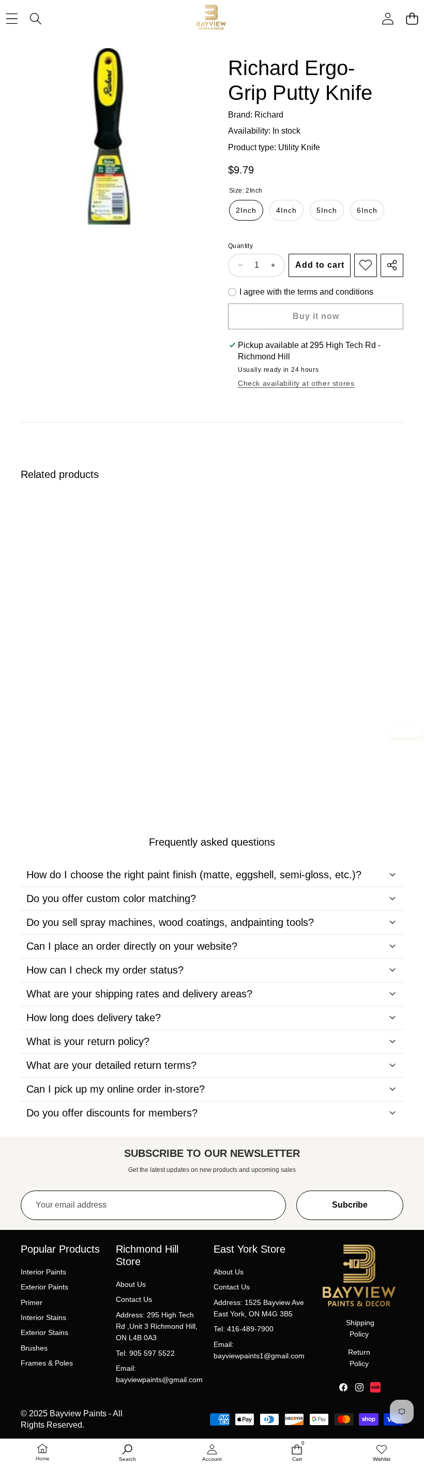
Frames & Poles (47, 1363)
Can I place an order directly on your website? (131, 946)
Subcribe (350, 1204)
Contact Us (134, 1299)
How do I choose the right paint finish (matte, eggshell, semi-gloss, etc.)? (193, 874)
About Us (131, 1284)
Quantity (240, 246)
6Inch (367, 210)
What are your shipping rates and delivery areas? (139, 993)
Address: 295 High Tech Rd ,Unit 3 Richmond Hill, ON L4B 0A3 (157, 1326)
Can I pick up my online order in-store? (115, 1089)
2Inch (246, 210)
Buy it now (316, 316)
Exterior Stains (44, 1332)
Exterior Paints (44, 1287)
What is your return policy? (87, 1041)
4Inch (286, 210)
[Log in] (387, 19)
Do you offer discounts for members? (112, 1113)
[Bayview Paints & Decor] (211, 19)
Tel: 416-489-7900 (244, 1329)
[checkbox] (300, 292)
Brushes (34, 1348)
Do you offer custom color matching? (111, 898)
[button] (411, 19)
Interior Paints (43, 1272)
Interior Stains (43, 1317)
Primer (31, 1302)
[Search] (36, 19)
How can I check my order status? (105, 970)
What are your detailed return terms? (111, 1065)
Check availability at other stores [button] (296, 383)
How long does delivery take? (93, 1017)
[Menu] (11, 19)
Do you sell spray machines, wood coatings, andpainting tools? (170, 922)
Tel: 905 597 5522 (145, 1353)
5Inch (326, 210)
